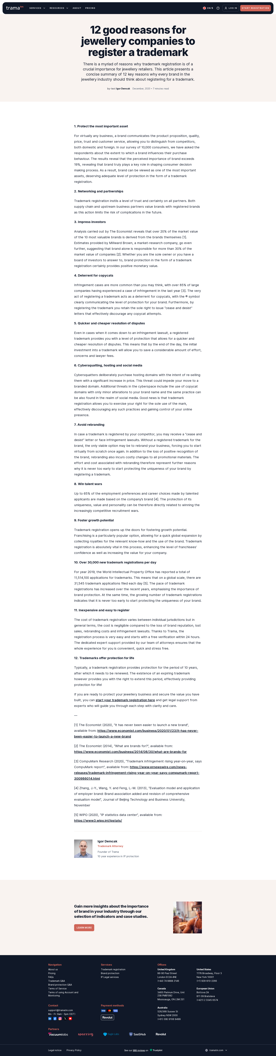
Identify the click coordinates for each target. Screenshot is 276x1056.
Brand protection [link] (110, 973)
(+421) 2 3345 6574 (207, 1000)
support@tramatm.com (60, 1010)
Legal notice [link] (54, 1050)
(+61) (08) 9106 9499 (169, 1019)
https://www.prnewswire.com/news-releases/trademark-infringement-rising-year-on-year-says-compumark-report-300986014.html (136, 772)
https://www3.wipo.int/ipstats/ (98, 820)
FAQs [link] (51, 977)
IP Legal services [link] (110, 977)
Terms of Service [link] (57, 988)
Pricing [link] (51, 973)
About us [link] (53, 969)
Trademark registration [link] (113, 969)
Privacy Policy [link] (74, 1050)
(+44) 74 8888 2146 (168, 980)
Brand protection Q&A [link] (60, 984)
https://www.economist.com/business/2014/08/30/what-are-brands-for (130, 752)
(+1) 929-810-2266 (207, 980)
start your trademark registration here (125, 700)
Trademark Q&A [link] (56, 980)
